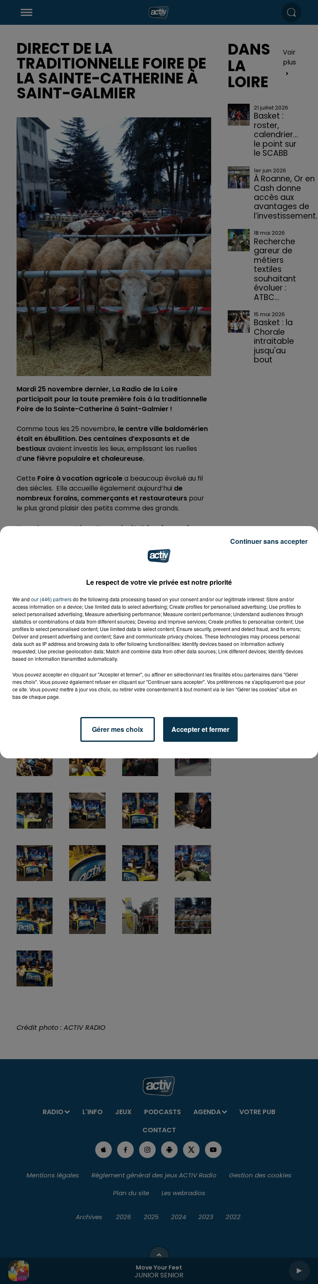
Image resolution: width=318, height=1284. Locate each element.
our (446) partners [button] (51, 599)
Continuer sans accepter (269, 541)
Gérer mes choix (117, 729)
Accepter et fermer (200, 729)
